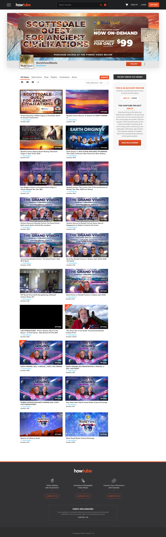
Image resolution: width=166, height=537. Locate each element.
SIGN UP (134, 5)
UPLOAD (154, 5)
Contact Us (52, 496)
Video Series (36, 77)
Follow (134, 64)
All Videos (25, 77)
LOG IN (134, 98)
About (74, 77)
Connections (64, 77)
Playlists (54, 77)
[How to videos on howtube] (23, 6)
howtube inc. (90, 533)
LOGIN (143, 5)
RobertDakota (41, 65)
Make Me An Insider (130, 143)
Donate (104, 77)
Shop (46, 77)
